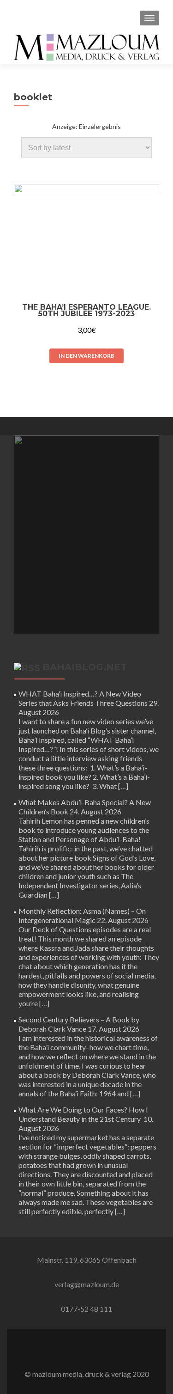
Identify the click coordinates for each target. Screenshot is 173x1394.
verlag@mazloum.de (86, 1284)
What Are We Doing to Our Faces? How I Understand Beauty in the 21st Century (83, 1114)
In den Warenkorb (86, 355)
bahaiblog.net (84, 667)
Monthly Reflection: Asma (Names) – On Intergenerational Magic (82, 915)
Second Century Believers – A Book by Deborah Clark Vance (78, 1024)
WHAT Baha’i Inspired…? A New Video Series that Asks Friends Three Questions (83, 698)
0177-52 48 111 (86, 1308)
